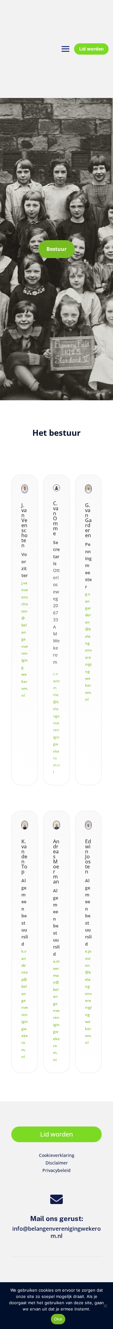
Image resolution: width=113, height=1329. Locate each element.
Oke (58, 1318)
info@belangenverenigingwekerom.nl (56, 1232)
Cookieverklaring (56, 1155)
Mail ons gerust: (56, 1218)
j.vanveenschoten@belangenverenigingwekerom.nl (24, 639)
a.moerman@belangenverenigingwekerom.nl (56, 1010)
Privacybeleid (56, 1170)
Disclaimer (57, 1163)
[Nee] (105, 1306)
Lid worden (91, 49)
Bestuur (56, 249)
